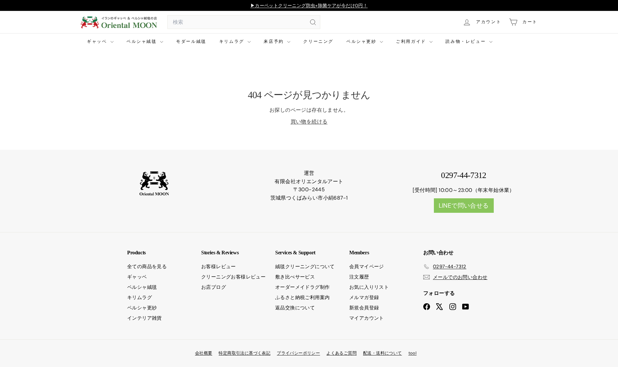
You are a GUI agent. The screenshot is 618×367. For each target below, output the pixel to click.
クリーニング (318, 41)
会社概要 (203, 353)
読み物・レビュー (466, 41)
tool (412, 353)
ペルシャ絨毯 (142, 41)
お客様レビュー (218, 266)
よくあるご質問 (341, 353)
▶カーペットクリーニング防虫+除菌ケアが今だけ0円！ (309, 5)
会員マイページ (366, 266)
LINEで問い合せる (464, 206)
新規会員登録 (364, 308)
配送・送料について (382, 353)
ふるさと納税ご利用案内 (302, 297)
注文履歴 (359, 277)
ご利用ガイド (412, 41)
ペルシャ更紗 (362, 41)
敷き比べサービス (295, 277)
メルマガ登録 (364, 297)
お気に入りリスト (369, 287)
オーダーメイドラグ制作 (302, 287)
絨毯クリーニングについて (305, 266)
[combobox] (243, 22)
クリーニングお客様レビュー (233, 277)
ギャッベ (98, 41)
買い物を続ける (309, 121)
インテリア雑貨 (144, 318)
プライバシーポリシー (298, 353)
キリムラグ (232, 41)
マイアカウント (366, 318)
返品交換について (295, 308)
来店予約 (275, 41)
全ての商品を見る (147, 266)
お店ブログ (213, 287)
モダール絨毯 (191, 41)
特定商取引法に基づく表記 (244, 353)
